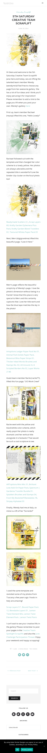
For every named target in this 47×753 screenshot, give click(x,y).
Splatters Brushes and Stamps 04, (21, 494)
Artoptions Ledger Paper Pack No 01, (22, 351)
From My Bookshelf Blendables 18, (22, 498)
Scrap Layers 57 (14, 607)
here (28, 106)
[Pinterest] (28, 714)
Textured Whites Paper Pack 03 (24, 232)
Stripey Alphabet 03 (15, 501)
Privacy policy (27, 750)
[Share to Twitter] (23, 654)
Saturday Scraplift (23, 12)
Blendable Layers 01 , (19, 610)
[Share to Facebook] (19, 654)
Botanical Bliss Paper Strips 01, (20, 358)
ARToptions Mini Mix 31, (17, 484)
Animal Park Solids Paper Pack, (20, 355)
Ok (17, 750)
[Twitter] (18, 714)
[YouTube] (32, 714)
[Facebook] (14, 714)
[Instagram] (23, 714)
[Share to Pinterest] (27, 654)
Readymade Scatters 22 (17, 222)
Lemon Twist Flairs (28, 617)
